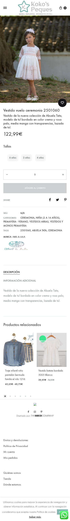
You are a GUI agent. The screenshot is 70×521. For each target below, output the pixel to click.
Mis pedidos (10, 458)
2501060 (25, 230)
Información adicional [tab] (19, 280)
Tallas (7, 146)
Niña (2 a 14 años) (47, 217)
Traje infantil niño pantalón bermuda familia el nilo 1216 (15, 375)
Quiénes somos (12, 473)
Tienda (7, 479)
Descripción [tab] (11, 272)
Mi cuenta (9, 452)
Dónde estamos (12, 484)
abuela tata (39, 230)
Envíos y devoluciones (15, 440)
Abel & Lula (19, 236)
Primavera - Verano (15, 221)
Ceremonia (27, 217)
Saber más (35, 516)
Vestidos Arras (39, 221)
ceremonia (55, 230)
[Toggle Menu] (5, 8)
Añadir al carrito (35, 188)
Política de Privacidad (15, 446)
